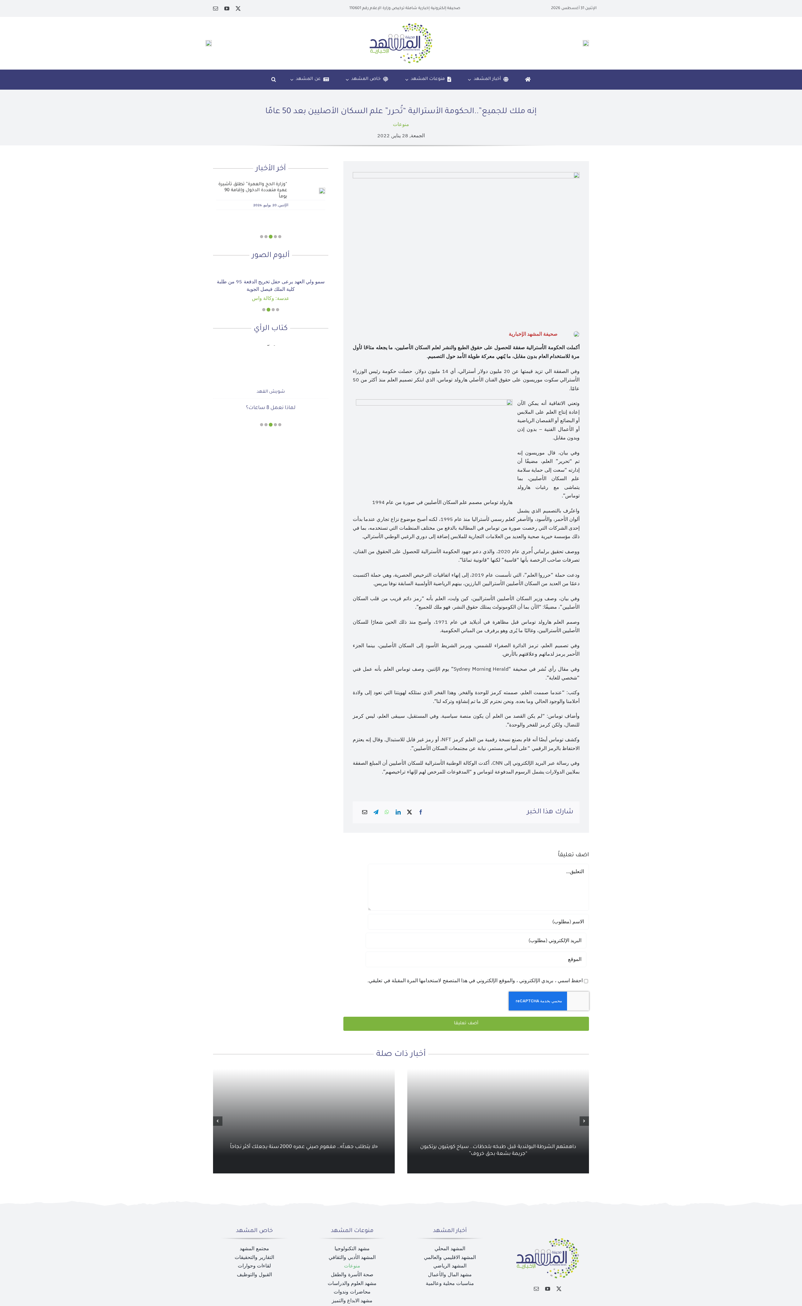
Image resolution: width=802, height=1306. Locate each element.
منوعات (401, 124)
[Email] (364, 812)
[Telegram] (376, 812)
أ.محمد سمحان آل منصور (270, 379)
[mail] (215, 8)
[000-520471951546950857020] (271, 271)
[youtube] (226, 8)
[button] (273, 80)
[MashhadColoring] (401, 25)
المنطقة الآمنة (270, 396)
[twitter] (238, 8)
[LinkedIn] (398, 812)
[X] (409, 812)
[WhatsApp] (387, 812)
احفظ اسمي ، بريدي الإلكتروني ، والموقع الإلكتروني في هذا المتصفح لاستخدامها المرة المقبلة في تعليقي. (475, 980)
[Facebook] (420, 812)
